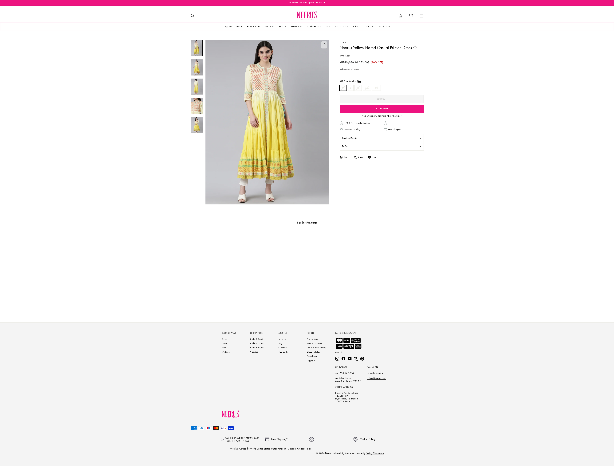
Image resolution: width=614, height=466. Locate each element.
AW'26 (228, 26)
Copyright (311, 360)
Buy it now (382, 109)
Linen (239, 26)
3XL (376, 88)
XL (358, 88)
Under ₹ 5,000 (256, 339)
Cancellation (312, 356)
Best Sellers (253, 26)
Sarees (282, 26)
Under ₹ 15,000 (257, 343)
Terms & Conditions (314, 343)
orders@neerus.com (376, 378)
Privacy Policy (312, 339)
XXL (367, 88)
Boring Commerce (375, 453)
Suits (268, 26)
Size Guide (283, 352)
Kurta (224, 348)
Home (342, 42)
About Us (282, 339)
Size (348, 81)
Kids (328, 26)
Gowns (224, 343)
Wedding (226, 352)
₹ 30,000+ (254, 352)
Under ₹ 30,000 (257, 348)
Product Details (349, 138)
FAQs (345, 146)
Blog (280, 343)
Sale (369, 26)
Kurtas (295, 26)
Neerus (383, 26)
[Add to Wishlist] (415, 47)
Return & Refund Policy (316, 348)
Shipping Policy (313, 352)
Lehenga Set (314, 26)
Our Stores (283, 348)
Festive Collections (347, 26)
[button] (213, 299)
